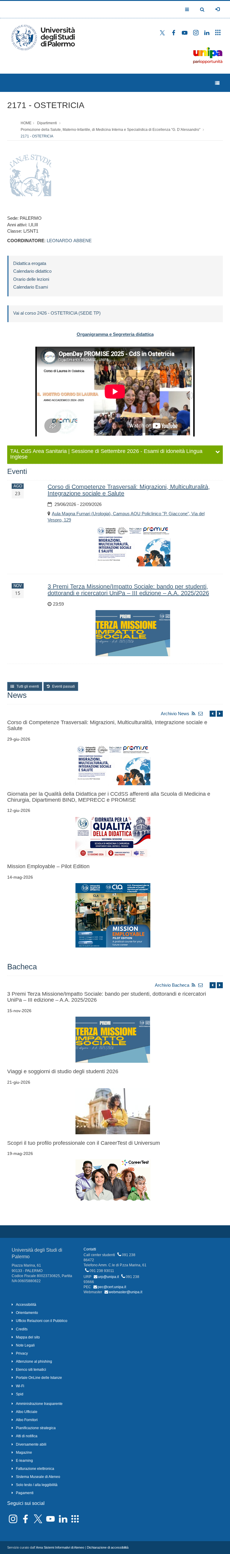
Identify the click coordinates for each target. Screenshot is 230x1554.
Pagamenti (25, 1493)
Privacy (22, 1353)
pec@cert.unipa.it (112, 1287)
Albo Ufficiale (26, 1412)
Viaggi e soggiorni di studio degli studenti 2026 (62, 1071)
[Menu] (217, 83)
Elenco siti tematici (31, 1369)
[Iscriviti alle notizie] (201, 713)
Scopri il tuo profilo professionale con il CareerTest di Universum (83, 1143)
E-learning (24, 1461)
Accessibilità (26, 1305)
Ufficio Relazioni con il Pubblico (41, 1321)
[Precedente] (213, 713)
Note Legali (25, 1345)
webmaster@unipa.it (125, 1292)
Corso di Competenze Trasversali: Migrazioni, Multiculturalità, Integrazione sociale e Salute (107, 725)
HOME (26, 123)
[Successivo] (220, 713)
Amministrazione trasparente (39, 1404)
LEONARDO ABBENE (69, 240)
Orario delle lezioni (31, 279)
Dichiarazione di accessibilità (107, 1547)
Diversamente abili (31, 1444)
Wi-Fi (20, 1386)
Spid (19, 1394)
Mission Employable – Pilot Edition (48, 866)
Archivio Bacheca (172, 985)
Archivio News (175, 713)
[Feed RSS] (193, 713)
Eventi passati (63, 686)
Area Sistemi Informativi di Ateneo (60, 1547)
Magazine (24, 1452)
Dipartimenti (47, 123)
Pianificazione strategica (36, 1428)
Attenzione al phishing (34, 1361)
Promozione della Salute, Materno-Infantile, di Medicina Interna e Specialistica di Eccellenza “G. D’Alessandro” (110, 130)
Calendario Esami (30, 286)
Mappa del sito (28, 1337)
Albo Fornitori (27, 1420)
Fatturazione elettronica (35, 1469)
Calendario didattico (32, 271)
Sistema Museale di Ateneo (38, 1477)
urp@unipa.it (108, 1277)
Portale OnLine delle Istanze (39, 1378)
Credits (22, 1329)
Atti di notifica (26, 1436)
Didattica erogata (29, 263)
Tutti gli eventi (27, 686)
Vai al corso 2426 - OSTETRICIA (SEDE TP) (57, 313)
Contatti (90, 1249)
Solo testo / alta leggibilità (37, 1485)
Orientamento (27, 1313)
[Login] (217, 9)
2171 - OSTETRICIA (45, 105)
